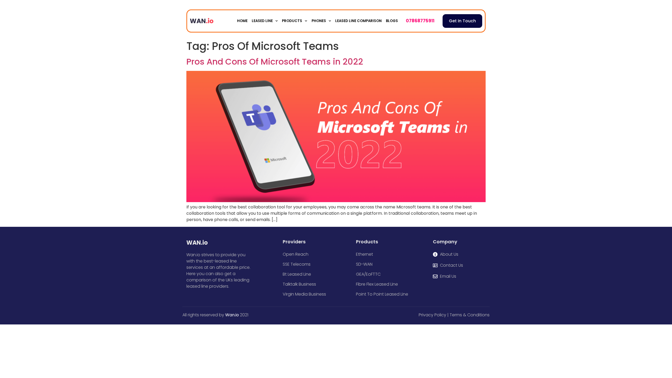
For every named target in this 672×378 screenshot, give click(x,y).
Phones (319, 20)
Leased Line (262, 20)
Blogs (392, 20)
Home (242, 20)
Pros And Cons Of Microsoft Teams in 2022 (274, 61)
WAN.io (197, 243)
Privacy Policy (432, 315)
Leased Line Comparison (358, 20)
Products (292, 20)
